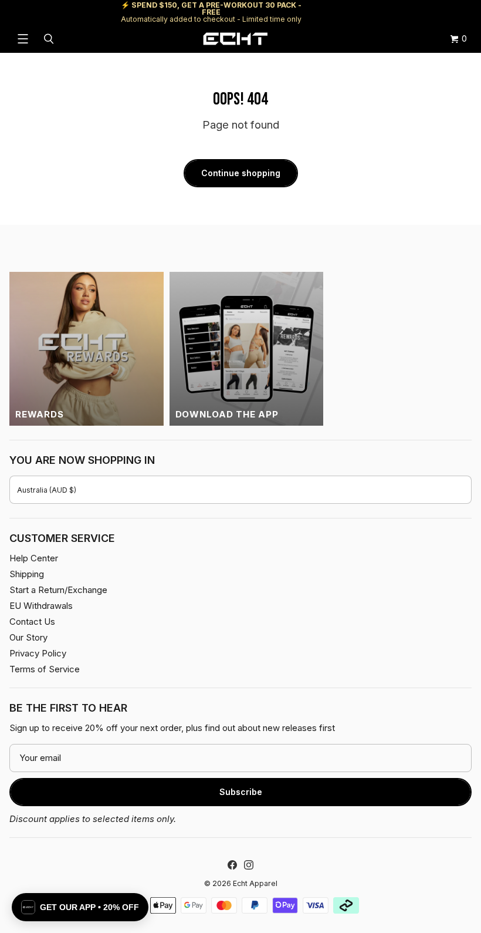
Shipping (372, 12)
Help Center (432, 12)
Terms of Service (44, 669)
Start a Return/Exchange (58, 589)
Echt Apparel (255, 883)
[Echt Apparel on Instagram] (248, 865)
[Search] (50, 39)
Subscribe (240, 792)
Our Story (28, 637)
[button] (80, 907)
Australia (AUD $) (46, 490)
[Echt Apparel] (235, 39)
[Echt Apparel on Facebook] (232, 865)
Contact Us (32, 621)
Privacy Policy (37, 653)
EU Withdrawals (41, 605)
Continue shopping (240, 173)
